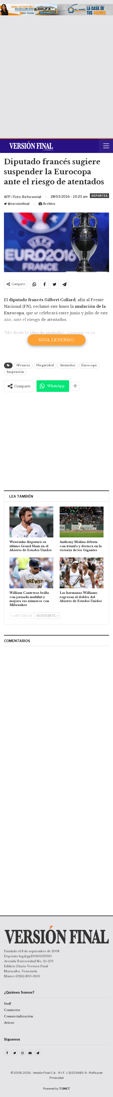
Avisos (9, 1022)
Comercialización (18, 1016)
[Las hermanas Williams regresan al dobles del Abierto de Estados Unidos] (82, 572)
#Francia (23, 365)
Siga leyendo (56, 340)
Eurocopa (89, 365)
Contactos (12, 1010)
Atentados (67, 365)
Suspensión (15, 372)
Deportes (99, 195)
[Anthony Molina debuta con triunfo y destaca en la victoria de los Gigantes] (82, 522)
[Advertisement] (56, 74)
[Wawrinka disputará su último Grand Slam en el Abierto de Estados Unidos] (31, 522)
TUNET (64, 1088)
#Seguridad (45, 365)
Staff (7, 1003)
